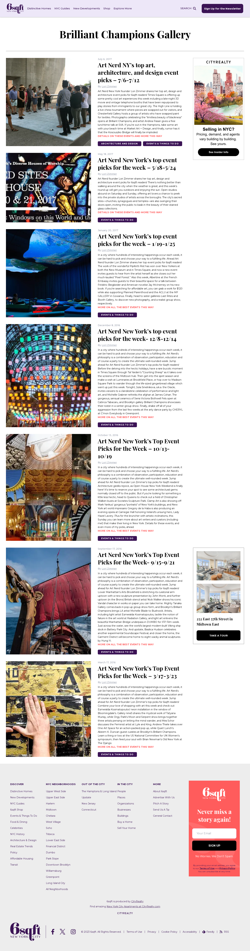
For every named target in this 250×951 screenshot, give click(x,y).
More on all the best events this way (126, 307)
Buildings (122, 815)
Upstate (86, 797)
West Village (53, 821)
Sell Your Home (126, 828)
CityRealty (137, 901)
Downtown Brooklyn (58, 864)
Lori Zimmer (109, 86)
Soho (49, 828)
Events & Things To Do (162, 143)
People (121, 791)
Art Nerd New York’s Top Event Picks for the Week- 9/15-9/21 (138, 558)
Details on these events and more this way (130, 136)
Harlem (50, 803)
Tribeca (50, 834)
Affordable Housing (21, 858)
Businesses (124, 809)
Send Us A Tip (161, 809)
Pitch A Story (161, 803)
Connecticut (89, 809)
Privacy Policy (227, 868)
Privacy (151, 931)
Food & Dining (18, 821)
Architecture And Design (119, 143)
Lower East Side (55, 840)
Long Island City (55, 883)
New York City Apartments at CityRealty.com (133, 906)
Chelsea (50, 815)
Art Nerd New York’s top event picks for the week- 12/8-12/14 (137, 334)
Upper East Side (55, 797)
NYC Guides (62, 8)
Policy (13, 852)
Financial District (55, 846)
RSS (226, 931)
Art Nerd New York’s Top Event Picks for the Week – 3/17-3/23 (138, 672)
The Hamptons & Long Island (99, 791)
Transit (14, 864)
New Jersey (89, 803)
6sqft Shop (16, 809)
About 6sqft (160, 791)
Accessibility (190, 931)
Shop (106, 8)
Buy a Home (124, 821)
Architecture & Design (23, 840)
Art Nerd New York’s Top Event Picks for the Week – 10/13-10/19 (138, 448)
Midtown (51, 809)
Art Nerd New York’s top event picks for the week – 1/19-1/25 (137, 239)
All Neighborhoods (57, 889)
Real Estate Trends (21, 846)
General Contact (162, 815)
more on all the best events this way (126, 746)
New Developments (86, 8)
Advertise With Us (163, 797)
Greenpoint (52, 876)
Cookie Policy (169, 931)
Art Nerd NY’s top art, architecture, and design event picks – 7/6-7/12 (138, 72)
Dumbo (50, 852)
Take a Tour (218, 635)
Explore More (123, 8)
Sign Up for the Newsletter (222, 8)
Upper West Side (56, 791)
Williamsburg (53, 870)
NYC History (17, 834)
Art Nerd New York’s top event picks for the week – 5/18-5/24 (137, 163)
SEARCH (185, 8)
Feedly (210, 931)
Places (121, 797)
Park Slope (52, 858)
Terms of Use (207, 868)
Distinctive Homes (39, 8)
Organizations (125, 803)
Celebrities (16, 828)
